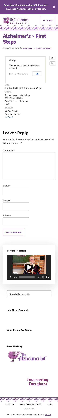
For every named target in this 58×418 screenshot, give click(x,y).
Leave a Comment (44, 48)
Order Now (40, 8)
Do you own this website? (18, 74)
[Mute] (43, 277)
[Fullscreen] (47, 277)
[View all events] (52, 58)
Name (6, 186)
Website (7, 215)
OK (37, 74)
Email (10, 117)
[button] (52, 63)
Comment (8, 150)
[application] (29, 267)
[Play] (10, 277)
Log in (48, 415)
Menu (49, 20)
